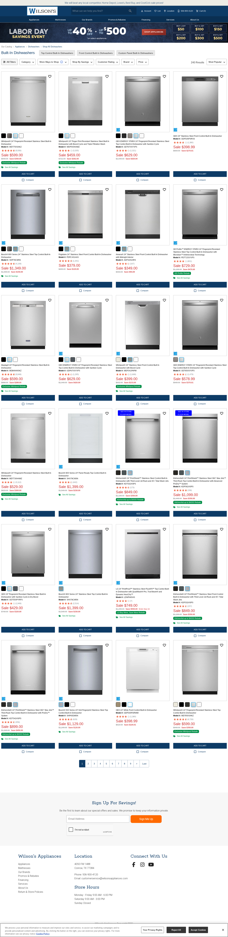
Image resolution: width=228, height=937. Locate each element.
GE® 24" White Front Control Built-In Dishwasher (136, 710)
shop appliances (153, 32)
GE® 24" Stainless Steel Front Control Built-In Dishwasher (197, 136)
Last (144, 763)
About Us (194, 19)
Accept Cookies (198, 930)
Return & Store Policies (30, 891)
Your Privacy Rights (152, 930)
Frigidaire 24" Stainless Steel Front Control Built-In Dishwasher (85, 254)
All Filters (11, 62)
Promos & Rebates (117, 19)
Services (170, 19)
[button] (142, 11)
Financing (146, 19)
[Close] (223, 929)
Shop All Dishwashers (52, 47)
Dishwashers (34, 47)
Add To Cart (28, 174)
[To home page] (42, 11)
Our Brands (87, 19)
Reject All (176, 930)
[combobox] (28, 62)
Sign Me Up (146, 819)
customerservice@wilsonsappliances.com (104, 878)
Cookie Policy (42, 934)
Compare (30, 180)
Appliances (34, 19)
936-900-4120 (90, 874)
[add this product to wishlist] (50, 76)
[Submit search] (130, 11)
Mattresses (60, 19)
